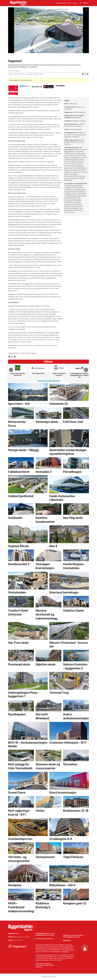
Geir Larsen (77, 937)
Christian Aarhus (50, 935)
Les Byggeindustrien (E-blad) (63, 3)
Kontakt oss (66, 940)
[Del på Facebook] (83, 74)
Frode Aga (51, 933)
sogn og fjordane (30, 353)
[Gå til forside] (18, 3)
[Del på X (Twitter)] (85, 74)
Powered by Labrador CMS (48, 976)
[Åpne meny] (86, 3)
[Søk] (81, 3)
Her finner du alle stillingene (48, 380)
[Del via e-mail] (87, 74)
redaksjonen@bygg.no (47, 938)
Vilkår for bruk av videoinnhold (44, 963)
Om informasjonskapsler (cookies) (45, 965)
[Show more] (76, 215)
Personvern (39, 967)
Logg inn (75, 3)
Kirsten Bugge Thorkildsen (76, 935)
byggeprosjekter (14, 353)
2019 (22, 353)
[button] (11, 370)
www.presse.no (65, 951)
